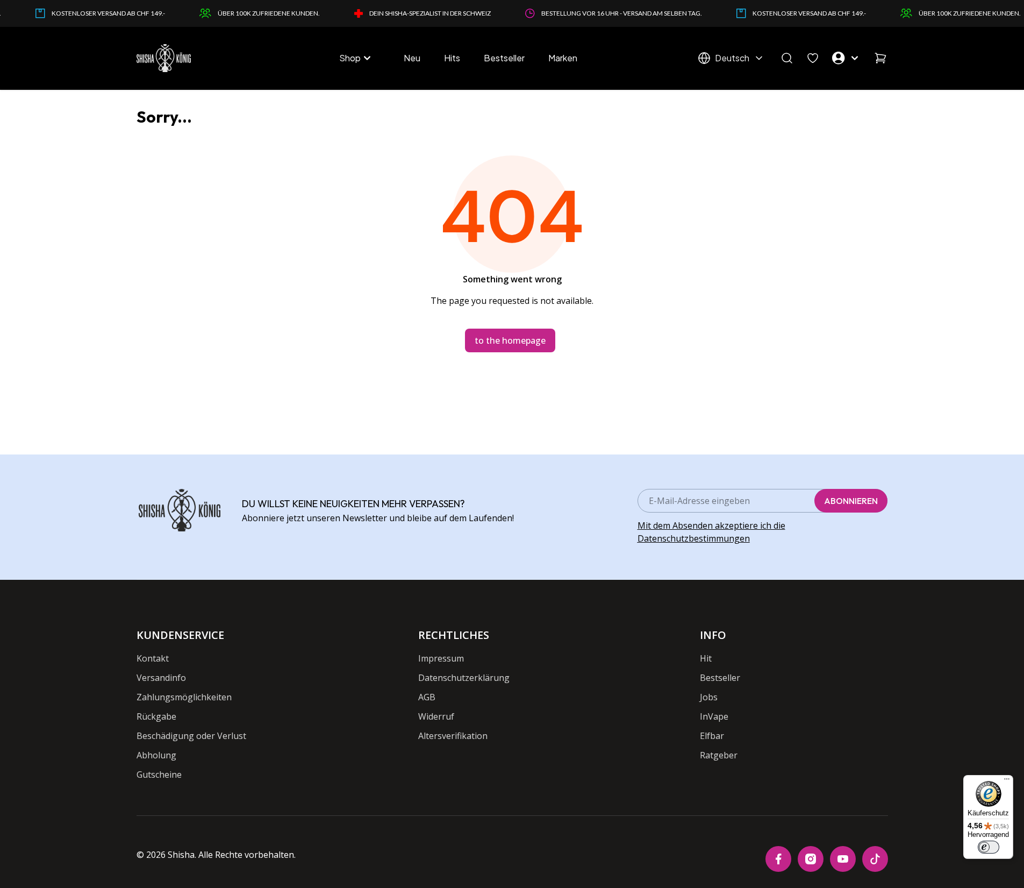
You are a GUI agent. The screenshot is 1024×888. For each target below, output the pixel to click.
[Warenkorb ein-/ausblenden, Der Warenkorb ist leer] (880, 58)
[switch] (988, 847)
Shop (350, 57)
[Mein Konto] (846, 58)
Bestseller (504, 57)
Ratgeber (718, 755)
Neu (412, 57)
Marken (562, 57)
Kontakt (153, 658)
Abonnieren (851, 500)
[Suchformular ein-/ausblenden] (787, 58)
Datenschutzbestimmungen (694, 538)
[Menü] (1006, 781)
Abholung (156, 755)
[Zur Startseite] (164, 58)
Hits (452, 57)
